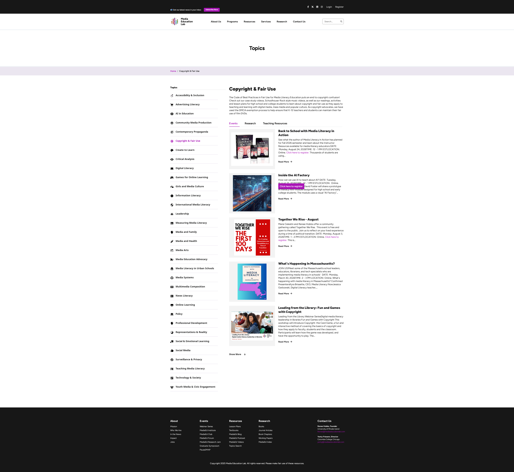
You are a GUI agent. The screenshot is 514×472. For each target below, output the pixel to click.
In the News (175, 434)
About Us (216, 21)
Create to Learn (185, 149)
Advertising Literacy (188, 104)
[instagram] (322, 6)
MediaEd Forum (207, 438)
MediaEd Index (265, 442)
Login (329, 6)
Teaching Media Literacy (190, 368)
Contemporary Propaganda (192, 131)
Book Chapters (265, 434)
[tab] (237, 123)
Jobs (172, 442)
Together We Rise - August (298, 219)
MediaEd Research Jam (210, 442)
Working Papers (266, 438)
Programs (232, 21)
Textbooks (233, 430)
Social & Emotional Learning (192, 341)
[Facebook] (308, 6)
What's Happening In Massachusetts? (306, 263)
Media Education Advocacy (191, 259)
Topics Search (235, 446)
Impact (173, 438)
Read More (284, 161)
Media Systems (185, 277)
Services (266, 21)
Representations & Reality (191, 332)
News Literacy (184, 295)
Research (282, 21)
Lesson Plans (235, 426)
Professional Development (191, 323)
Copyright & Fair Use (188, 140)
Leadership (182, 213)
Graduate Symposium (209, 446)
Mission (173, 426)
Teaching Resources (275, 123)
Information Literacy (188, 195)
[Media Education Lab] (182, 21)
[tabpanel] (286, 242)
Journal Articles (265, 430)
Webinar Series (206, 426)
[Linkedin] (317, 6)
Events (233, 123)
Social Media (183, 350)
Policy (179, 313)
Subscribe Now (212, 10)
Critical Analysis (185, 159)
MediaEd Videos (236, 442)
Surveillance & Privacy (189, 359)
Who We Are (175, 430)
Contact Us (299, 21)
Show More (235, 354)
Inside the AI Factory (294, 175)
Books (261, 426)
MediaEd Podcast (237, 438)
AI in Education (185, 113)
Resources (249, 21)
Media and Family (186, 231)
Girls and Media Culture (190, 186)
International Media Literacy (193, 204)
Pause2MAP (205, 450)
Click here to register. (298, 152)
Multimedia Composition (190, 286)
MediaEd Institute (208, 430)
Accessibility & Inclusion (190, 95)
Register (339, 6)
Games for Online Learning (192, 177)
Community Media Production (193, 122)
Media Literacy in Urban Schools (195, 268)
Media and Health (186, 241)
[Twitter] (312, 6)
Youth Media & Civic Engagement (195, 386)
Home (173, 71)
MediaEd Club (206, 434)
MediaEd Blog (235, 434)
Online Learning (185, 304)
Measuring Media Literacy (191, 222)
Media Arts (182, 250)
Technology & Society (188, 377)
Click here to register (291, 186)
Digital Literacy (185, 168)
